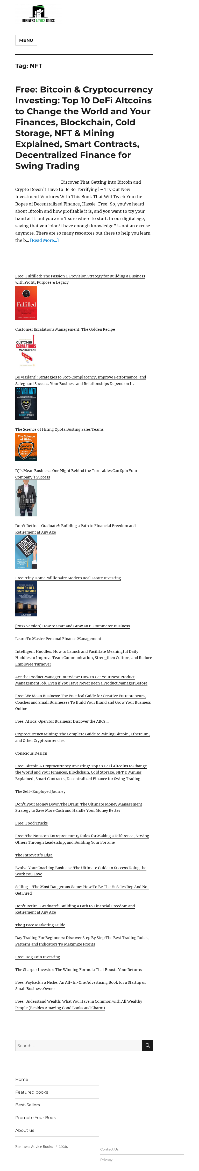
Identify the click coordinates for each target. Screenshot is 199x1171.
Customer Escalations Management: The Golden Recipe (65, 329)
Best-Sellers (27, 1104)
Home (21, 1079)
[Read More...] (44, 240)
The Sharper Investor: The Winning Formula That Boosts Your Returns (78, 969)
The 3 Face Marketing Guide (40, 925)
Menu (26, 40)
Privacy (106, 1159)
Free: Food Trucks (31, 823)
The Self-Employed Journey (40, 791)
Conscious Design (31, 753)
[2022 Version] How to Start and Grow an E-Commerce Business (72, 626)
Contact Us (109, 1149)
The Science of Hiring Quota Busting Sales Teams (59, 429)
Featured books (31, 1092)
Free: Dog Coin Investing (37, 957)
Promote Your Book (35, 1117)
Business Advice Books (34, 1147)
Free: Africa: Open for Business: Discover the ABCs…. (62, 721)
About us (24, 1130)
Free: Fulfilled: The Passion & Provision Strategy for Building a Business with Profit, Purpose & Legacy (80, 279)
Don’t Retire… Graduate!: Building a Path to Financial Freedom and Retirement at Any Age (75, 529)
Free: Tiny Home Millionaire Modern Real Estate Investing (68, 578)
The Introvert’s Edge (34, 855)
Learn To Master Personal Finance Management (58, 638)
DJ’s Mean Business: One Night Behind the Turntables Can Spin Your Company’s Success (76, 474)
